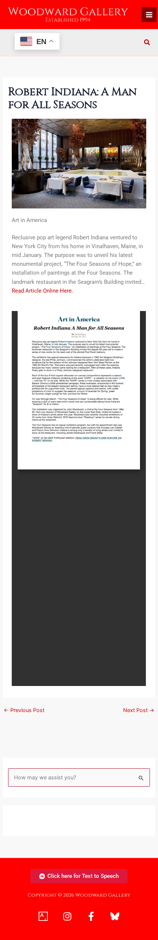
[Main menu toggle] (149, 14)
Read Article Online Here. (42, 290)
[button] (147, 43)
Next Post (138, 710)
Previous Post (24, 710)
